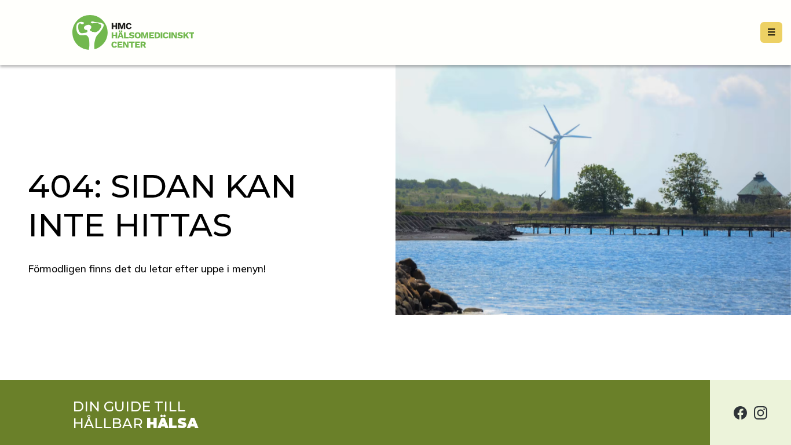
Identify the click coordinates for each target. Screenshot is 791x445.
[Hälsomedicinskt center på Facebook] (740, 413)
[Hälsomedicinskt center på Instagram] (760, 413)
